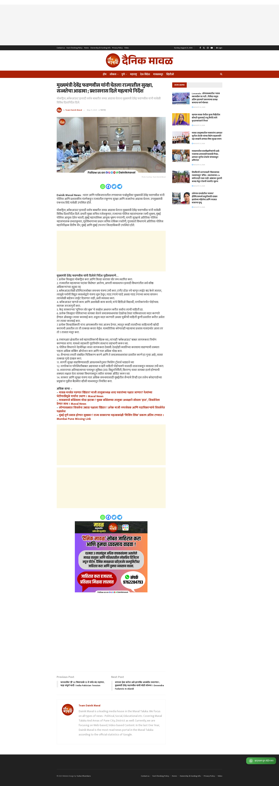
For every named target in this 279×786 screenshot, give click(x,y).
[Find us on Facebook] (200, 47)
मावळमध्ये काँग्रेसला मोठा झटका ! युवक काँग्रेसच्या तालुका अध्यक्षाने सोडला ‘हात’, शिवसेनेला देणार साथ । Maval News (108, 402)
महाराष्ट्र (133, 74)
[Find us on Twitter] (204, 47)
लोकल (113, 74)
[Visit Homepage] (139, 60)
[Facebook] (108, 186)
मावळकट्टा (158, 74)
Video (126, 47)
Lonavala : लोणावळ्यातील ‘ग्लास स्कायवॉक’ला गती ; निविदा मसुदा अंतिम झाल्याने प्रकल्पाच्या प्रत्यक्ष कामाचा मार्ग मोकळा (206, 98)
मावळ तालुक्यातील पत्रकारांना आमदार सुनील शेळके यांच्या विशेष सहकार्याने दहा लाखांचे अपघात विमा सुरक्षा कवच (207, 136)
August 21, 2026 (199, 125)
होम (105, 74)
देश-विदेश (145, 74)
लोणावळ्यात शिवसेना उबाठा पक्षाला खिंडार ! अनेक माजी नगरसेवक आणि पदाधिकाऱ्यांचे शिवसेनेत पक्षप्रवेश (111, 409)
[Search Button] (221, 74)
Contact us (61, 47)
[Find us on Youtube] (212, 47)
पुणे (123, 74)
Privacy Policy (117, 47)
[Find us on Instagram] (208, 47)
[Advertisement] (139, 25)
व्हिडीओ (170, 74)
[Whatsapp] (102, 186)
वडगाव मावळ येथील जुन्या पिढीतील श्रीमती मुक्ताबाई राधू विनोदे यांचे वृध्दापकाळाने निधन (206, 118)
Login (220, 47)
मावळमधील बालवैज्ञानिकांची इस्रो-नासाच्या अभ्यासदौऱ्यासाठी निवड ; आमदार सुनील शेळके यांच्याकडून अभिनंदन (206, 155)
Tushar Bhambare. (84, 776)
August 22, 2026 (199, 107)
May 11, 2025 (92, 110)
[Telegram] (119, 186)
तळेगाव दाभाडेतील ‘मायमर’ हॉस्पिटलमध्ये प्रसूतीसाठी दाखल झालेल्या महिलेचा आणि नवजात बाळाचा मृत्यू (204, 198)
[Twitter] (114, 186)
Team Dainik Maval (73, 110)
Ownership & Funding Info (100, 47)
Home (86, 47)
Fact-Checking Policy (74, 47)
